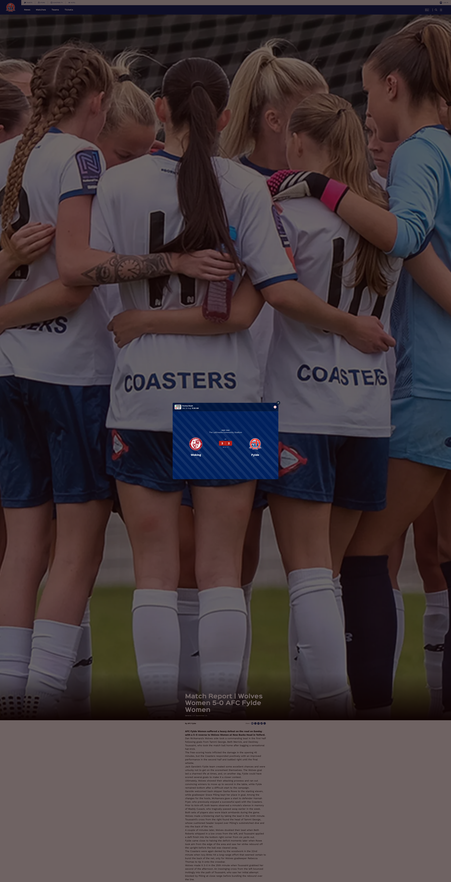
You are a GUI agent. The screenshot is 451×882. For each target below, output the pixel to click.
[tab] (275, 407)
